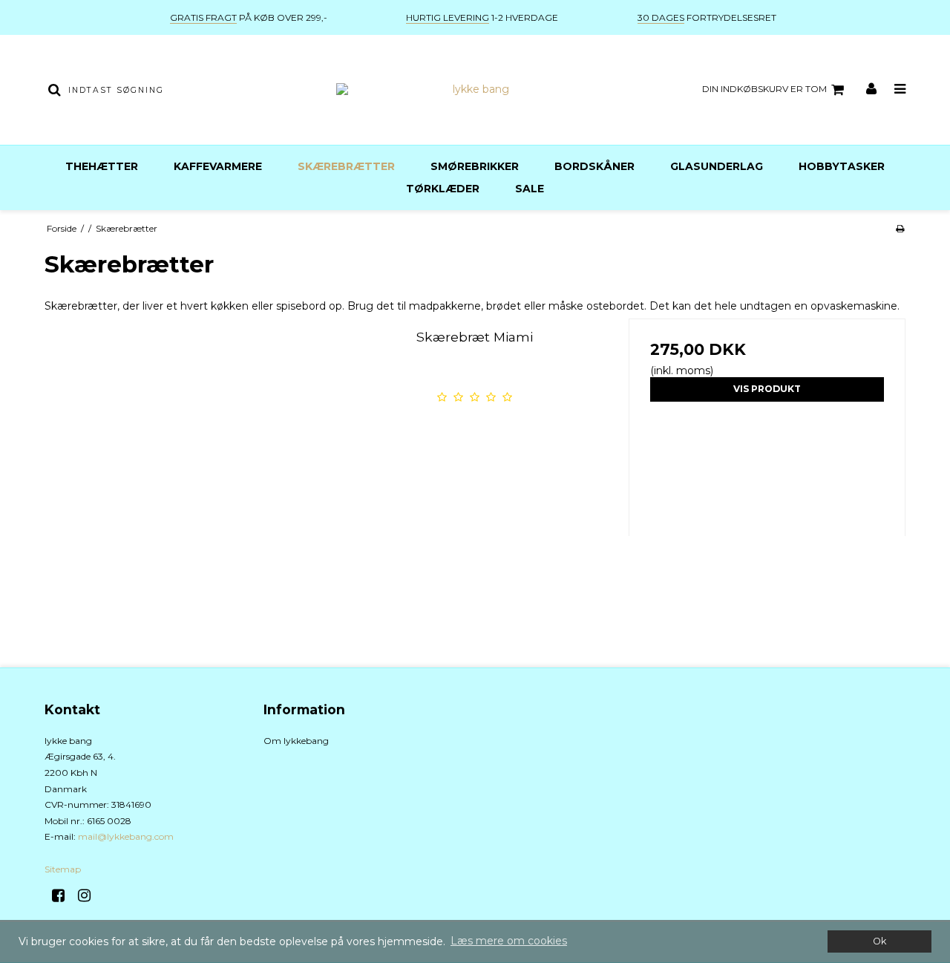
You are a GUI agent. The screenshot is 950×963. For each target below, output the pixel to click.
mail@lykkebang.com (126, 836)
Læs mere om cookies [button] (509, 940)
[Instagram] (89, 895)
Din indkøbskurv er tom (764, 88)
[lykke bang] (474, 90)
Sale (529, 188)
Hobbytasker (842, 166)
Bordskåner (594, 166)
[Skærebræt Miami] (183, 457)
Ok (879, 941)
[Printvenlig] (899, 228)
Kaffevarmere (218, 166)
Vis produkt (767, 388)
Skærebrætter (346, 166)
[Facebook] (63, 895)
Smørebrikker (474, 166)
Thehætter (101, 166)
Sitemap (63, 869)
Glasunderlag (716, 166)
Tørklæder (442, 188)
